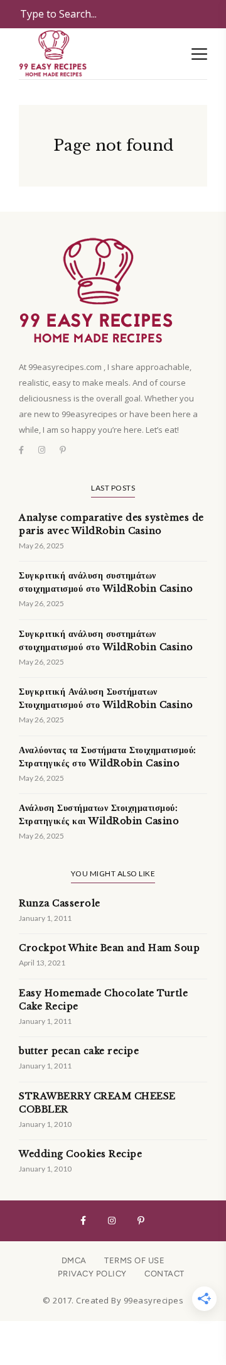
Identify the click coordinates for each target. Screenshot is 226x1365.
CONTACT (164, 1273)
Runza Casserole (59, 903)
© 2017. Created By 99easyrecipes (113, 1300)
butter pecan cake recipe (79, 1051)
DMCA (74, 1260)
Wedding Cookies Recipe (80, 1154)
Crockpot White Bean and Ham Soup (109, 948)
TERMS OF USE (134, 1260)
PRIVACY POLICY (92, 1273)
